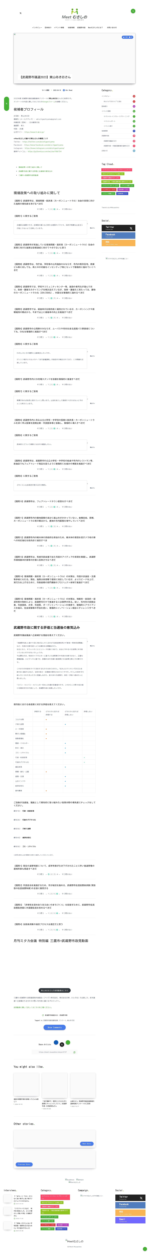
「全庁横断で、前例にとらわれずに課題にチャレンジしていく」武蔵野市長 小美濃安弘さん (54, 1103)
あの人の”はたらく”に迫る (112, 101)
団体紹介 (48, 27)
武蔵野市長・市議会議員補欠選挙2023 (117, 146)
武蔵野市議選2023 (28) (111, 178)
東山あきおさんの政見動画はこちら (54, 990)
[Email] (30, 11)
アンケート (62, 1020)
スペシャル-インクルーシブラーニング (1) (117, 170)
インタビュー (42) (109, 189)
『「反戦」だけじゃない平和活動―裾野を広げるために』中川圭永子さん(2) (23, 1226)
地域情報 (71, 27)
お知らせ (105, 151)
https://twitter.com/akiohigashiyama (38, 141)
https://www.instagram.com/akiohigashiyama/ (44, 148)
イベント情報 (59, 27)
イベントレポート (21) (110, 186)
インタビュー (37, 27)
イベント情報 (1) (108, 194)
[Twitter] (21, 13)
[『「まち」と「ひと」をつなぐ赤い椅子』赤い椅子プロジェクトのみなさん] (8, 1199)
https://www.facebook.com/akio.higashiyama (43, 145)
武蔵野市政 (81, 27)
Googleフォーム (48, 101)
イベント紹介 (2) (127, 186)
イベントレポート (109, 121)
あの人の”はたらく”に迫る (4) (113, 174)
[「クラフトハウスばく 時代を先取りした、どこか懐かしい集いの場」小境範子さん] (8, 1211)
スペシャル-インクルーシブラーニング (116, 116)
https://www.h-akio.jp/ (34, 132)
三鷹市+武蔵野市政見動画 (28, 175)
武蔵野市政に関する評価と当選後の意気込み (35, 171)
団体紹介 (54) (123, 189)
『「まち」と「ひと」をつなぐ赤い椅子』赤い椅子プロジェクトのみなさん (23, 1198)
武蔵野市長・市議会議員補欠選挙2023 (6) (117, 182)
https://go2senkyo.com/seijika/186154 (45, 151)
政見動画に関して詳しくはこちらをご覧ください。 (33, 1007)
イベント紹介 (108, 126)
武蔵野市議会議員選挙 (50, 1020)
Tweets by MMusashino (110, 207)
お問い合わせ (112, 27)
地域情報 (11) (122, 194)
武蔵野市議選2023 (51, 1015)
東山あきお (71, 1020)
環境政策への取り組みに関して (30, 167)
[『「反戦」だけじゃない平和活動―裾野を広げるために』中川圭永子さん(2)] (8, 1226)
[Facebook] (16, 11)
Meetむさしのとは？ (95, 27)
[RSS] (25, 11)
